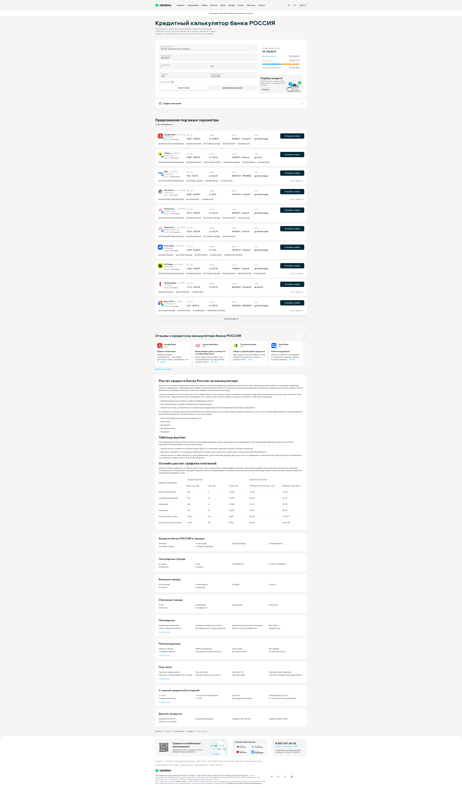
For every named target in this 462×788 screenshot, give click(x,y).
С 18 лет (162, 695)
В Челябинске (238, 564)
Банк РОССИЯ (179, 731)
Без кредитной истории (242, 698)
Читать (163, 362)
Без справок (274, 649)
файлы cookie (181, 781)
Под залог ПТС (238, 672)
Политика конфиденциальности (248, 761)
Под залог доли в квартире (280, 672)
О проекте (159, 761)
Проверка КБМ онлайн (278, 719)
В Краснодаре (201, 543)
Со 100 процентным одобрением (282, 698)
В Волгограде (164, 584)
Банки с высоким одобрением (244, 628)
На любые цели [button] (244, 144)
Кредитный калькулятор (169, 625)
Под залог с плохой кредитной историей (175, 675)
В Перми (235, 584)
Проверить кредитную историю (209, 625)
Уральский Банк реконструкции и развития (210, 344)
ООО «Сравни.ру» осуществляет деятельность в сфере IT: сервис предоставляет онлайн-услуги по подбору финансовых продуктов (201, 775)
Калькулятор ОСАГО (167, 719)
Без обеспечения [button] (229, 144)
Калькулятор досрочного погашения (247, 625)
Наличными (237, 649)
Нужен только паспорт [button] (212, 162)
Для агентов (202, 761)
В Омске (272, 584)
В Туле (161, 605)
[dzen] (292, 776)
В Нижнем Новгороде (204, 546)
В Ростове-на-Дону (166, 546)
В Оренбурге (201, 605)
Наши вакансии (201, 765)
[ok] (285, 776)
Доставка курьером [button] (194, 144)
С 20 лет (199, 698)
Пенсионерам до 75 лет (278, 695)
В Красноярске (202, 584)
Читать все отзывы (163, 369)
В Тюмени (163, 587)
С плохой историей (167, 651)
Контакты (169, 761)
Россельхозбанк (248, 344)
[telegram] (271, 776)
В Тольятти (163, 608)
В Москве (163, 543)
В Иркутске (273, 605)
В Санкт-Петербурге (277, 564)
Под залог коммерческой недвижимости (285, 675)
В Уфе (198, 564)
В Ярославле (237, 605)
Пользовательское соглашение (221, 761)
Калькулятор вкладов (204, 719)
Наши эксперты (186, 765)
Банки (168, 731)
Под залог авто (202, 672)
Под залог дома (238, 675)
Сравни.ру (159, 731)
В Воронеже (164, 567)
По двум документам (167, 698)
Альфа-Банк (170, 344)
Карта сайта (174, 765)
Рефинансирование (204, 649)
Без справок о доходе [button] (212, 144)
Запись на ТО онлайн (168, 721)
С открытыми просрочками (207, 695)
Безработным (274, 628)
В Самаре (163, 564)
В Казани (199, 567)
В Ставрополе (201, 608)
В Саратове (200, 587)
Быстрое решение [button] (244, 273)
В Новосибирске (275, 543)
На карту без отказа (277, 651)
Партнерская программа (185, 761)
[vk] (278, 776)
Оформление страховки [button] (233, 255)
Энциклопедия (161, 765)
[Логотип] (163, 770)
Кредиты (191, 731)
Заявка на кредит (166, 649)
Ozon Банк (283, 344)
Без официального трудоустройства (210, 628)
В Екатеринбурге (239, 543)
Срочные (236, 695)
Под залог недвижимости (169, 672)
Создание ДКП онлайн (241, 719)
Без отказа (273, 625)
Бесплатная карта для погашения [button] (171, 144)
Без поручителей (239, 651)
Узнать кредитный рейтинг (170, 628)
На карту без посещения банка (208, 651)
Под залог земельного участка (208, 675)
